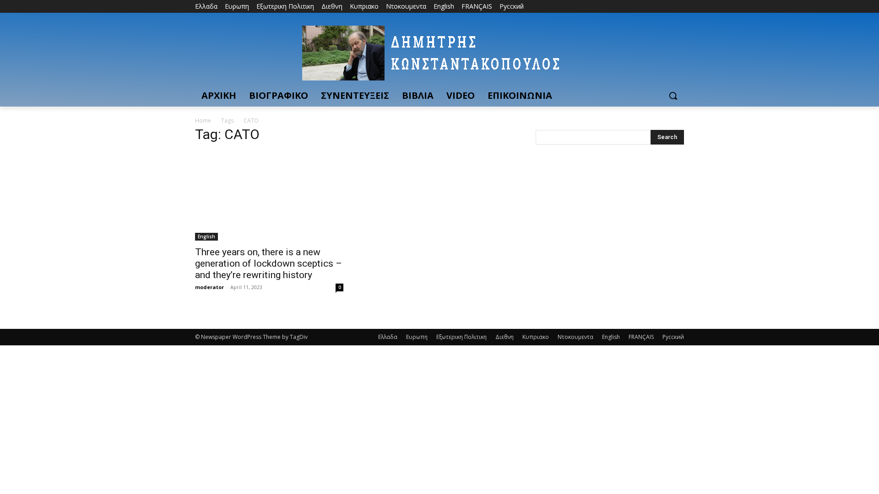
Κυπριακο (535, 337)
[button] (673, 96)
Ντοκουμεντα (575, 337)
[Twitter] (653, 6)
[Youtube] (678, 6)
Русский (673, 337)
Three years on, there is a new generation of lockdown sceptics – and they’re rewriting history (268, 263)
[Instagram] (640, 6)
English (206, 236)
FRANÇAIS (641, 337)
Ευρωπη (417, 337)
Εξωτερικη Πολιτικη (461, 337)
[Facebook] (628, 6)
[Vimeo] (666, 6)
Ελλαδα (387, 337)
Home (203, 120)
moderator (209, 287)
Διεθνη (504, 337)
